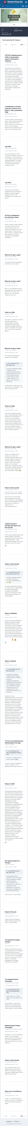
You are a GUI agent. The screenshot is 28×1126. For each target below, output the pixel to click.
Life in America (9, 785)
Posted (11, 65)
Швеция (8, 615)
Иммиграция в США (11, 62)
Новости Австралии (12, 488)
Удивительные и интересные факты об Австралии (13, 525)
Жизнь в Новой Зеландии (12, 982)
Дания (7, 662)
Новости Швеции (11, 613)
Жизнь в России (10, 913)
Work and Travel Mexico (13, 1091)
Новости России (10, 912)
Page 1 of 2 (14, 44)
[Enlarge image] (20, 470)
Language (9, 1121)
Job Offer (8, 146)
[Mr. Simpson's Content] (14, 24)
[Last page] (25, 45)
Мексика (8, 1093)
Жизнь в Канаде (10, 744)
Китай (7, 943)
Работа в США (9, 219)
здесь (16, 759)
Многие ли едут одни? (13, 255)
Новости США (10, 784)
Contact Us (16, 1121)
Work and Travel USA (11, 148)
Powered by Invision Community (14, 1123)
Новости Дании (10, 661)
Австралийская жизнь (11, 489)
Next (22, 44)
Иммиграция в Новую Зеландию (14, 1029)
